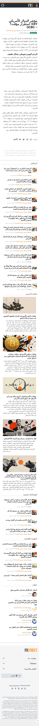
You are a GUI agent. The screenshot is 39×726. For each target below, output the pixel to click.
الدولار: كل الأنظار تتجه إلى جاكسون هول (23, 590)
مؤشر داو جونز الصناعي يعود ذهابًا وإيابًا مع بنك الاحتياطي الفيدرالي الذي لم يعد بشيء (17, 267)
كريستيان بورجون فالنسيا (22, 184)
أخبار (36, 30)
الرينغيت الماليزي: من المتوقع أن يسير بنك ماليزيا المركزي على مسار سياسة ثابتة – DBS (17, 170)
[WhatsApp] (25, 688)
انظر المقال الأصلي (24, 32)
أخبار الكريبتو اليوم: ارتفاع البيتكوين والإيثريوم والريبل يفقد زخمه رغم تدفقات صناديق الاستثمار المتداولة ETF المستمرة (20, 477)
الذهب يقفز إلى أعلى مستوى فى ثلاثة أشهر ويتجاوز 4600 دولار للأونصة (23, 616)
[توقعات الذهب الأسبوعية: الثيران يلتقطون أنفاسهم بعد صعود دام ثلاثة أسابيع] (19, 305)
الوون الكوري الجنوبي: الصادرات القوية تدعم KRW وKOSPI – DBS (18, 199)
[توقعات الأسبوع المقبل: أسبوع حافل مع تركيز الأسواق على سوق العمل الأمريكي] (19, 385)
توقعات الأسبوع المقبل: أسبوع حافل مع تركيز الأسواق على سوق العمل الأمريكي (21, 397)
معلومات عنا (32, 658)
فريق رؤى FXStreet (11, 30)
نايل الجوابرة (25, 620)
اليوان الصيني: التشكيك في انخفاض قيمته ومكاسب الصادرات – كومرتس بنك (18, 190)
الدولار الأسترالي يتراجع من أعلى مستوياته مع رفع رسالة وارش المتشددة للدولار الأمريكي (17, 257)
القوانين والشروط (30, 669)
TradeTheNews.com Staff (21, 607)
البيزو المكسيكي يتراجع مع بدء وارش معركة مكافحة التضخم (19, 181)
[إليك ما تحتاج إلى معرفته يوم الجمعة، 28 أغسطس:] (19, 427)
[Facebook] (15, 688)
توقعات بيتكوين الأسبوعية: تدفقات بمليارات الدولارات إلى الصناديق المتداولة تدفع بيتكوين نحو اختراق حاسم (20, 356)
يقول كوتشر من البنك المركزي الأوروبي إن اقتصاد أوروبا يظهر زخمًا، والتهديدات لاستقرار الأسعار (17, 218)
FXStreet (30, 4)
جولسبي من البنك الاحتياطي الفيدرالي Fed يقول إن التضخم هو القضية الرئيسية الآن (17, 228)
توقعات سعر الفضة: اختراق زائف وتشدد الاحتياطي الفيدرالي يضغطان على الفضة (18, 247)
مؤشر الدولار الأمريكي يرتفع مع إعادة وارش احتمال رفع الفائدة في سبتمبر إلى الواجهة (17, 285)
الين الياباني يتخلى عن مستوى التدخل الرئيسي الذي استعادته (19, 276)
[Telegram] (22, 688)
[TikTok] (12, 688)
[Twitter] (19, 688)
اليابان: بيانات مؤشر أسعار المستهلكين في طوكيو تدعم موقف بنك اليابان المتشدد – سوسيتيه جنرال (17, 566)
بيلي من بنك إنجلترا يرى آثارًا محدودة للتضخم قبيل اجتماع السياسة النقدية (17, 208)
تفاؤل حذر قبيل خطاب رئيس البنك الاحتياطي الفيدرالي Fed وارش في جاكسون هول (22, 602)
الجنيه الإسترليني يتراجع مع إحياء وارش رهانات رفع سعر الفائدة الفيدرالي (18, 530)
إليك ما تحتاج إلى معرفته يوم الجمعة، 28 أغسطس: (19, 439)
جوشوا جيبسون (24, 271)
